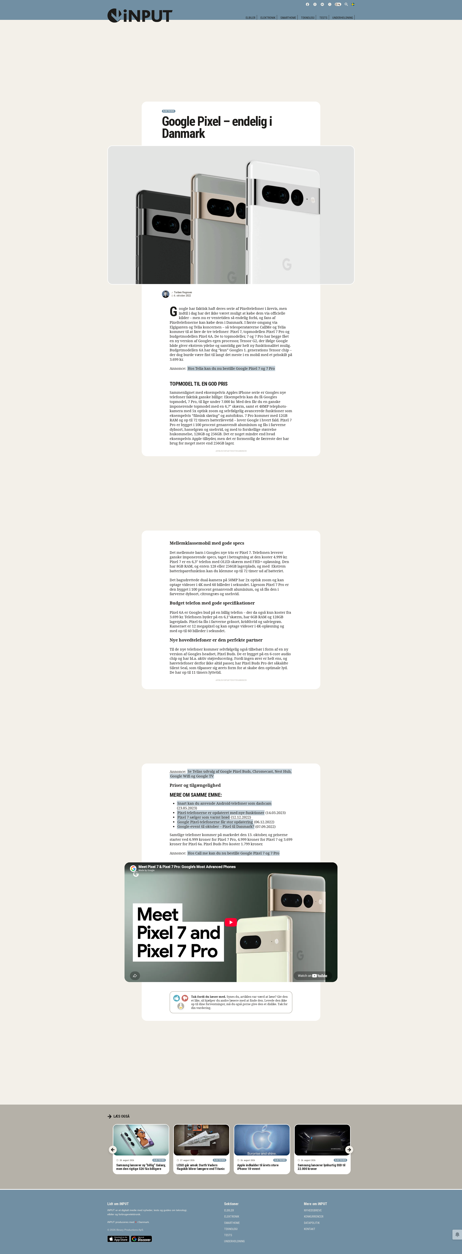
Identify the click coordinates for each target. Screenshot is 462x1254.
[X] (329, 4)
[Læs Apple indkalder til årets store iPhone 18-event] (262, 1140)
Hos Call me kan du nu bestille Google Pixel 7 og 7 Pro (233, 853)
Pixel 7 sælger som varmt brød (203, 817)
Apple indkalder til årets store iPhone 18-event (257, 1167)
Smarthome (288, 17)
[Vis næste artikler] (349, 1150)
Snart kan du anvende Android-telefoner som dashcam (224, 803)
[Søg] (346, 4)
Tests (323, 17)
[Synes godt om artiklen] (176, 998)
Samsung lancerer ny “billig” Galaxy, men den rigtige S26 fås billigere (140, 1167)
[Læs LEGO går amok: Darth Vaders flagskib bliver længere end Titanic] (201, 1140)
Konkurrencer (313, 1216)
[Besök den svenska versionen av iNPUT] (353, 4)
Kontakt (309, 1229)
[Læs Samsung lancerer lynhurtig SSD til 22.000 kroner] (322, 1140)
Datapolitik (312, 1223)
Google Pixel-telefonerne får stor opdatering (215, 821)
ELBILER (250, 17)
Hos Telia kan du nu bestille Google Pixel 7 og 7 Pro (231, 368)
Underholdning (342, 17)
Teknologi (307, 17)
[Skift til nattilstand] (338, 4)
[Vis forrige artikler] (113, 1150)
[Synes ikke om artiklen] (185, 998)
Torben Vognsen (183, 292)
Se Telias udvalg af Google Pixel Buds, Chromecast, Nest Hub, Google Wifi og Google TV (230, 774)
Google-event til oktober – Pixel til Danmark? (215, 826)
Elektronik (267, 17)
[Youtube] (322, 4)
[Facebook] (307, 4)
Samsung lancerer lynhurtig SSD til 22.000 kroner (321, 1167)
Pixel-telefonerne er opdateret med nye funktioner (220, 812)
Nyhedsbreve (313, 1210)
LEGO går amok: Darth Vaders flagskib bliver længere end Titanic (201, 1167)
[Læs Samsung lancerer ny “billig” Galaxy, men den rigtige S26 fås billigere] (141, 1140)
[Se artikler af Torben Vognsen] (165, 294)
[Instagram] (315, 4)
